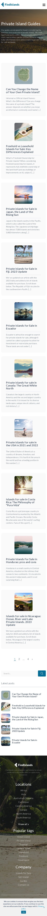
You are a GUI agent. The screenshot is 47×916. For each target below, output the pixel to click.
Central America (23, 806)
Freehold (23, 856)
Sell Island (23, 877)
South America (23, 817)
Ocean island (23, 836)
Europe (23, 809)
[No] (44, 907)
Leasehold (23, 852)
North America (23, 813)
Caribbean (23, 802)
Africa (23, 790)
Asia (23, 794)
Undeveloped (23, 848)
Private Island (23, 840)
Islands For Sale (23, 873)
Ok (23, 912)
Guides (23, 881)
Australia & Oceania (23, 798)
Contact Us (23, 884)
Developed (23, 860)
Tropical (23, 844)
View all (23, 824)
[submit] (42, 673)
